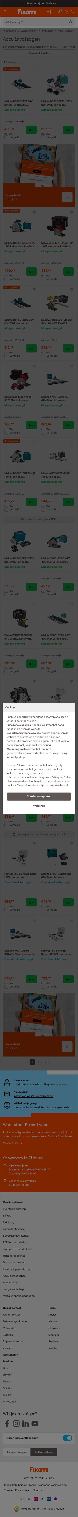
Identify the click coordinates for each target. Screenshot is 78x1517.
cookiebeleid (60, 785)
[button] (39, 797)
